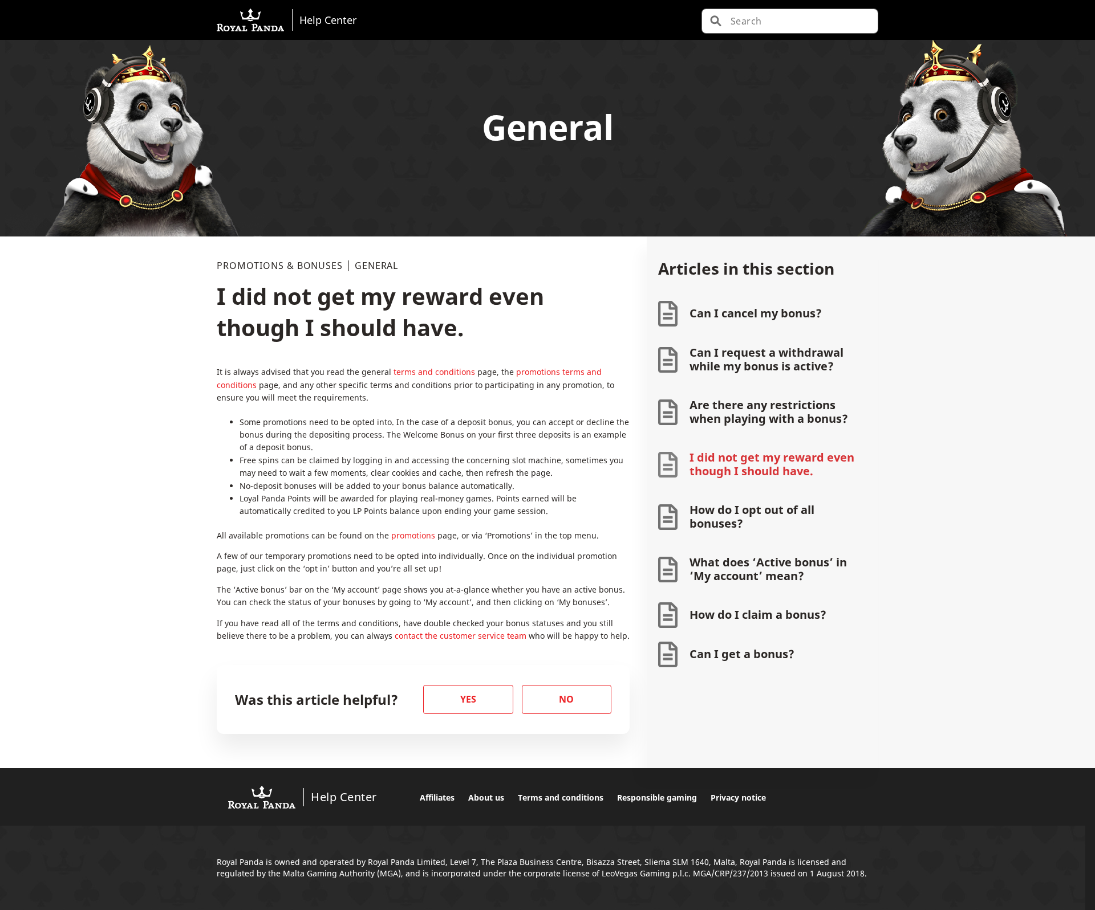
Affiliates (437, 797)
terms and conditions (434, 371)
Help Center (327, 20)
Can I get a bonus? (742, 654)
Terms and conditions (560, 797)
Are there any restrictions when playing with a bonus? (769, 411)
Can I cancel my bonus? (756, 313)
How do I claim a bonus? (758, 614)
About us (486, 797)
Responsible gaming (657, 797)
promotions (413, 535)
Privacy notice (738, 797)
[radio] (468, 699)
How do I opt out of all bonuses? (752, 516)
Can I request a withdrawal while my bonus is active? (766, 359)
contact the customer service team (462, 635)
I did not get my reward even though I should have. (772, 464)
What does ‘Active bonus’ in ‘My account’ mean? (768, 568)
